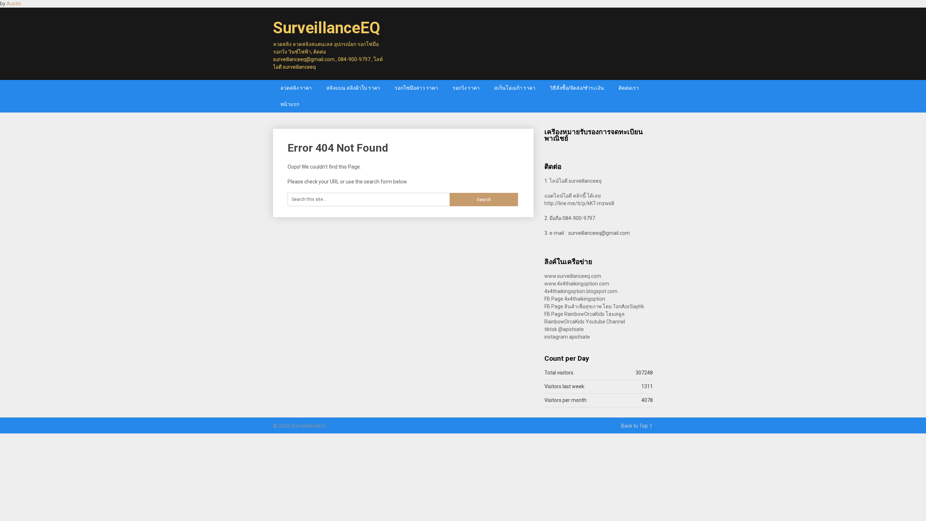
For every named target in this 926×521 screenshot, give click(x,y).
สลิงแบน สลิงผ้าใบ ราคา (353, 88)
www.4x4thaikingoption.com (576, 284)
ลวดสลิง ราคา (296, 88)
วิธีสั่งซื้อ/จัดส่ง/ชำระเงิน (577, 88)
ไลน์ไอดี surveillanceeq (575, 181)
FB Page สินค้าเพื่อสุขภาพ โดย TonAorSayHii (594, 306)
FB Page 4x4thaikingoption (574, 299)
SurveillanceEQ (326, 27)
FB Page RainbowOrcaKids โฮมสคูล (584, 314)
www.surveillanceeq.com (572, 276)
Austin (14, 4)
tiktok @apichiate (564, 329)
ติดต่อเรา (629, 88)
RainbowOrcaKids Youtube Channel (584, 322)
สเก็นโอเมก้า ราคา (514, 88)
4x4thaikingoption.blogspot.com (580, 291)
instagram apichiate (567, 337)
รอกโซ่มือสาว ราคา (416, 88)
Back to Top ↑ (637, 426)
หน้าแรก (289, 104)
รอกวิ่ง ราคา (466, 88)
